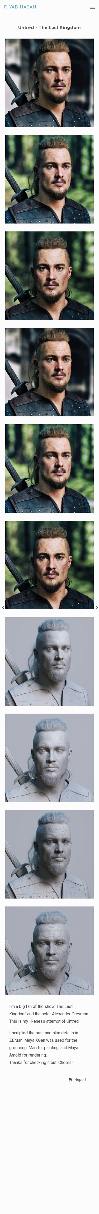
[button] (77, 1079)
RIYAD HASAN (20, 7)
